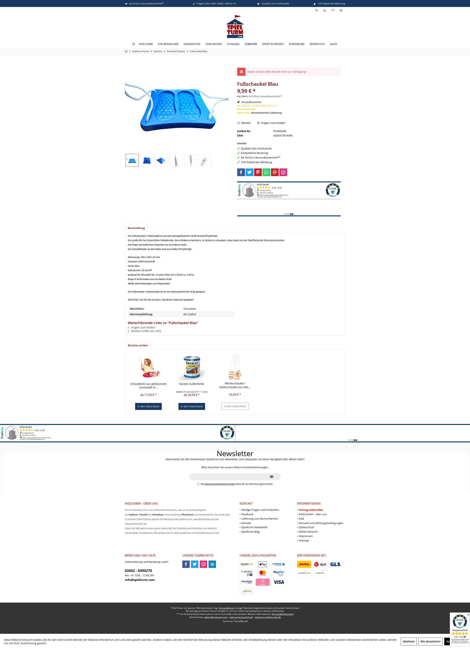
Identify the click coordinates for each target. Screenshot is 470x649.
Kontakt (246, 523)
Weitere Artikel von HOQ (145, 331)
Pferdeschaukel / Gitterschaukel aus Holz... (235, 385)
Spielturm (133, 514)
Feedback (247, 514)
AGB (301, 518)
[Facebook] (241, 172)
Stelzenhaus (158, 514)
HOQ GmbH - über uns (313, 514)
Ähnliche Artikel (138, 345)
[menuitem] (341, 10)
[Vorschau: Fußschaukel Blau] (132, 160)
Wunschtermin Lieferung (266, 112)
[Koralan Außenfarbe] (192, 367)
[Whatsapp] (266, 172)
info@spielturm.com (140, 580)
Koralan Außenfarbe (191, 384)
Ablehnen (409, 641)
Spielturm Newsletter (254, 527)
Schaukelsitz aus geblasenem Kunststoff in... (148, 385)
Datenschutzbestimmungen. (251, 467)
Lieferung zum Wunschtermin (259, 518)
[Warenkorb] (341, 10)
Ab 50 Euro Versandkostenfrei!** (265, 96)
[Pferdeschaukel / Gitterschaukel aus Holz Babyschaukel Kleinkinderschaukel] (235, 367)
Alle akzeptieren (430, 641)
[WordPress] (212, 564)
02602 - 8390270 (138, 570)
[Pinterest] (258, 172)
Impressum (306, 536)
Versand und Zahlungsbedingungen (321, 523)
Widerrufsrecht (308, 531)
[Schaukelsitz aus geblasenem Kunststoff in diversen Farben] (148, 367)
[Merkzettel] (332, 10)
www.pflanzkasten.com (216, 617)
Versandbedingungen (283, 614)
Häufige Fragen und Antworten (260, 510)
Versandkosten (226, 608)
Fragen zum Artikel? (272, 123)
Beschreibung (136, 228)
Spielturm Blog (250, 531)
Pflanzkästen (187, 514)
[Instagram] (283, 172)
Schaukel (143, 514)
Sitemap (304, 540)
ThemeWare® (240, 621)
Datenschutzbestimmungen (220, 484)
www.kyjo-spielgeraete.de (268, 617)
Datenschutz (306, 527)
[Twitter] (249, 172)
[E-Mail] (275, 172)
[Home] (133, 44)
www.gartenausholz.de (241, 617)
